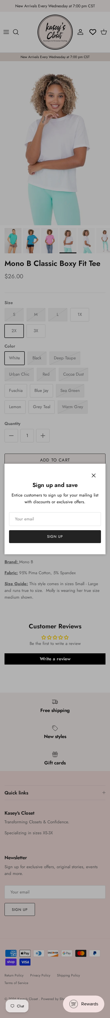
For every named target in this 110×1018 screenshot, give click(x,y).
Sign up (55, 536)
